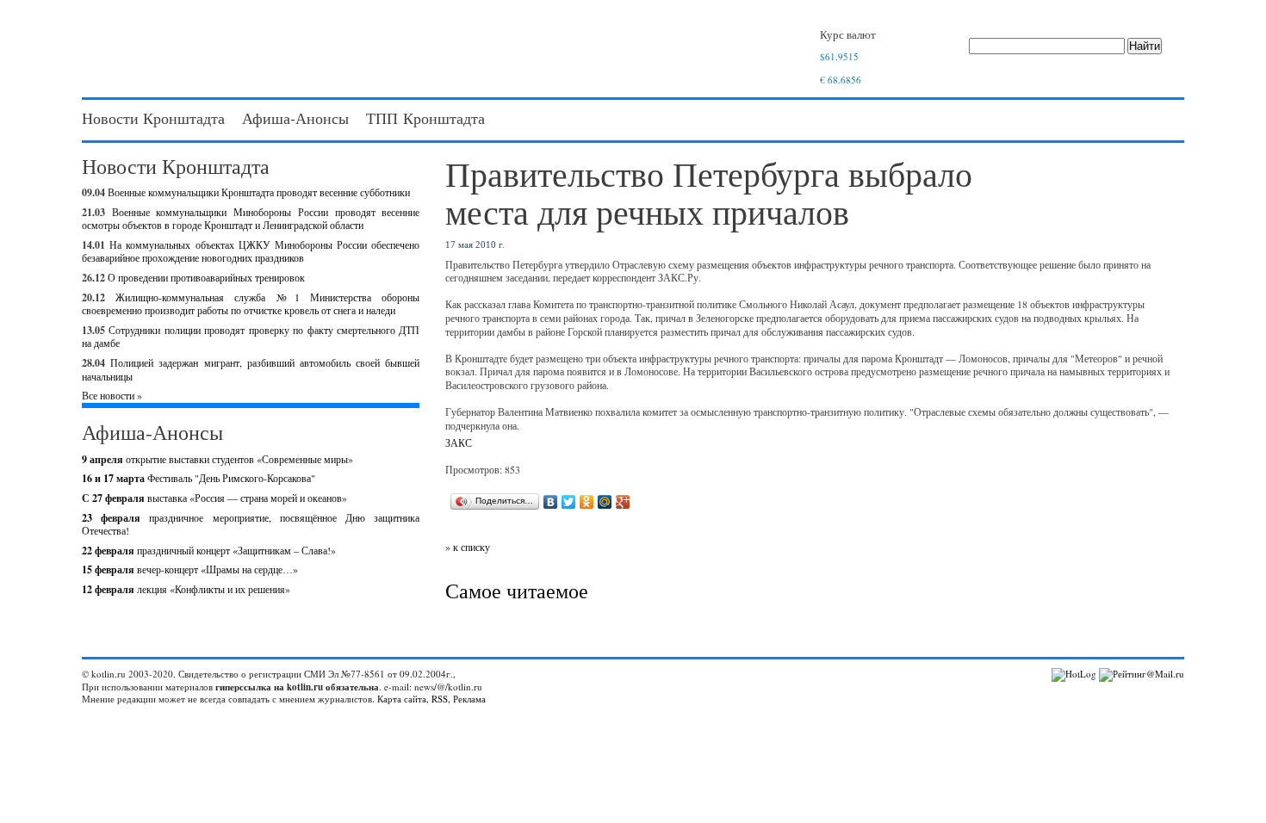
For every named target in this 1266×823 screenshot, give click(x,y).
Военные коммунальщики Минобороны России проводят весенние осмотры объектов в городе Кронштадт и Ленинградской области (250, 218)
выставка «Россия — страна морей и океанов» (214, 497)
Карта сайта (401, 698)
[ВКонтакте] (551, 502)
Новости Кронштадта (153, 118)
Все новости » (112, 395)
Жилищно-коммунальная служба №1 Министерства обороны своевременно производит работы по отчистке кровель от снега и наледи (250, 304)
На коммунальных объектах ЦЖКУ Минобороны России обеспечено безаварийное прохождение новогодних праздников (250, 251)
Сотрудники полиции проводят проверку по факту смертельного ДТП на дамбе (250, 336)
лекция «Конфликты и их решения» (186, 589)
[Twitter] (569, 502)
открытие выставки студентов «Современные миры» (217, 459)
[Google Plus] (623, 502)
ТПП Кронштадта (425, 118)
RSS (439, 698)
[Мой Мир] (605, 502)
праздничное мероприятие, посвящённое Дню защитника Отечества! (250, 524)
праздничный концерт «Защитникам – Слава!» (209, 550)
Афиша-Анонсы (295, 118)
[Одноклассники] (587, 502)
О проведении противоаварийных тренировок (206, 277)
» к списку (467, 547)
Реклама (469, 698)
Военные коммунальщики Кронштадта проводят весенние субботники (259, 192)
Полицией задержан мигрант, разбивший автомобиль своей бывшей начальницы (250, 369)
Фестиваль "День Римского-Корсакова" (198, 478)
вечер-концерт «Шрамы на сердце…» (190, 569)
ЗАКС (458, 442)
